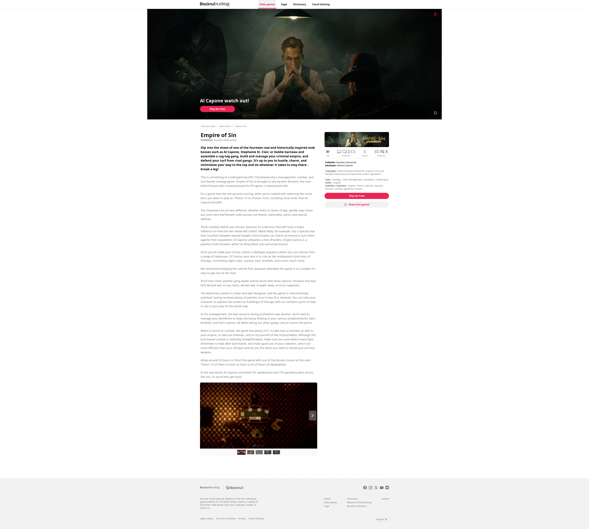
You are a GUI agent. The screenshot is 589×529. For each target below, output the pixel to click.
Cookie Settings (256, 518)
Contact (385, 498)
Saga (284, 4)
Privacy (242, 518)
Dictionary (299, 4)
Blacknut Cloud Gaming (359, 502)
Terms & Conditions (226, 518)
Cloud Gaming (321, 4)
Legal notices (207, 518)
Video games (267, 4)
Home (327, 498)
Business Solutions (356, 506)
